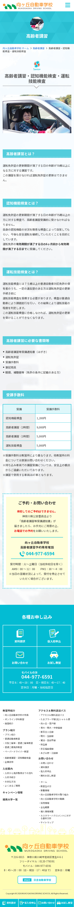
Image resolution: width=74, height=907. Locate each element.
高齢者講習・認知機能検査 (18, 757)
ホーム (44, 781)
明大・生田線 (47, 735)
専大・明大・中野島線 (51, 727)
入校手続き (10, 777)
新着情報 (45, 790)
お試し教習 (54, 663)
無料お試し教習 (48, 775)
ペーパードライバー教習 (17, 751)
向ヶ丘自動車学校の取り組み (55, 794)
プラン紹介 (9, 730)
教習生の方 (46, 786)
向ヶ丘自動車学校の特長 (17, 714)
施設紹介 (9, 723)
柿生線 (44, 744)
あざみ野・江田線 (49, 752)
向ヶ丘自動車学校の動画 (52, 798)
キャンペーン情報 (13, 792)
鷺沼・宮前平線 (48, 740)
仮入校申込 (54, 641)
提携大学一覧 (10, 799)
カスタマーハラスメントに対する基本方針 (56, 817)
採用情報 (45, 802)
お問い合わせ (20, 663)
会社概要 (45, 807)
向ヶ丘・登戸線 (48, 723)
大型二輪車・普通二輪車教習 (19, 742)
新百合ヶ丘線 (47, 731)
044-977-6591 (43, 866)
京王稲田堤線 (47, 748)
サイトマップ (47, 822)
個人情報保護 (47, 811)
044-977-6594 (40, 553)
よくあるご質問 (12, 785)
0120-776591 (47, 861)
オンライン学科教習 (14, 719)
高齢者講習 (39, 48)
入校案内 (8, 768)
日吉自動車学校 (37, 880)
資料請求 (20, 641)
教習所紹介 (9, 710)
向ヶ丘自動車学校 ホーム (16, 48)
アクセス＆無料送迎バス (52, 710)
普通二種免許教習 (13, 747)
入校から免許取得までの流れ (19, 773)
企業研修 (9, 761)
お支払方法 (10, 781)
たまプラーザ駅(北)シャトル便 (55, 719)
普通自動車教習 (12, 738)
